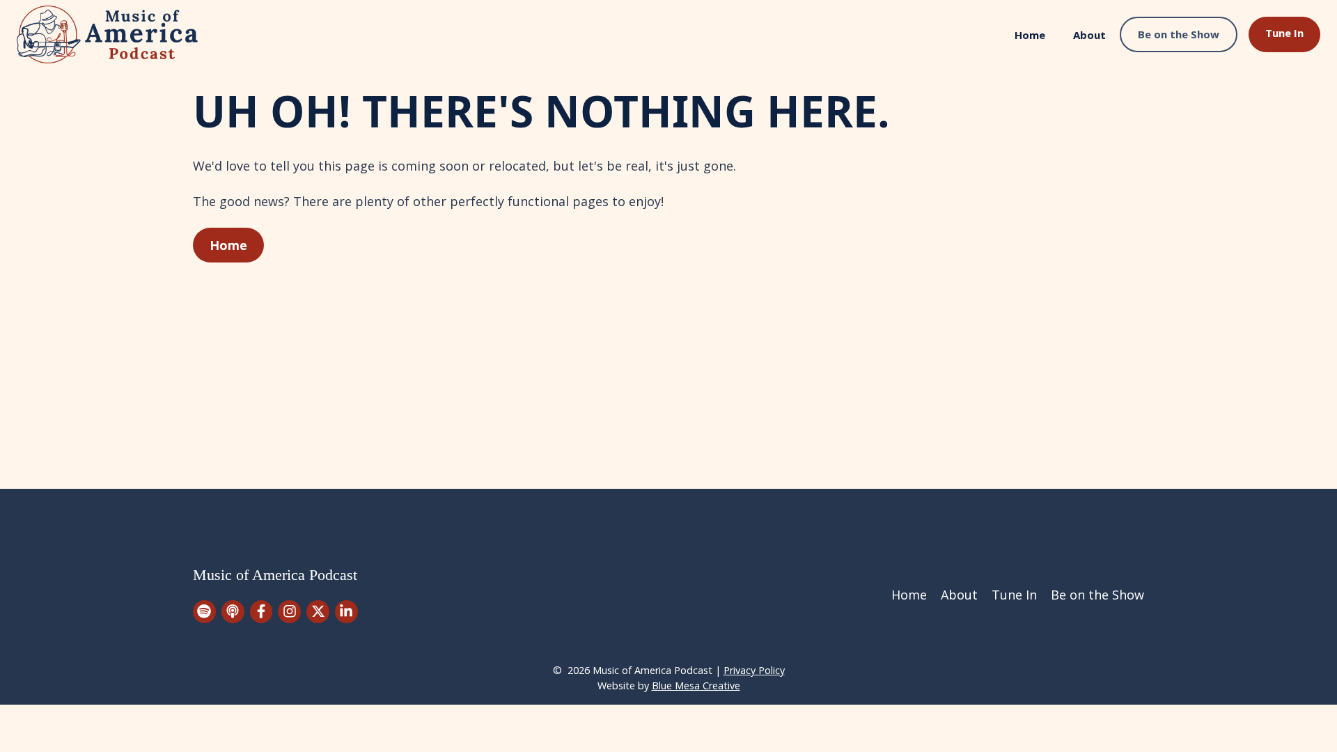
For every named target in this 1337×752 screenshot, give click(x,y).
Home (1030, 35)
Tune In (1284, 33)
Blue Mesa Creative (696, 685)
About (1089, 35)
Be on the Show (1178, 34)
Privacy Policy (754, 670)
